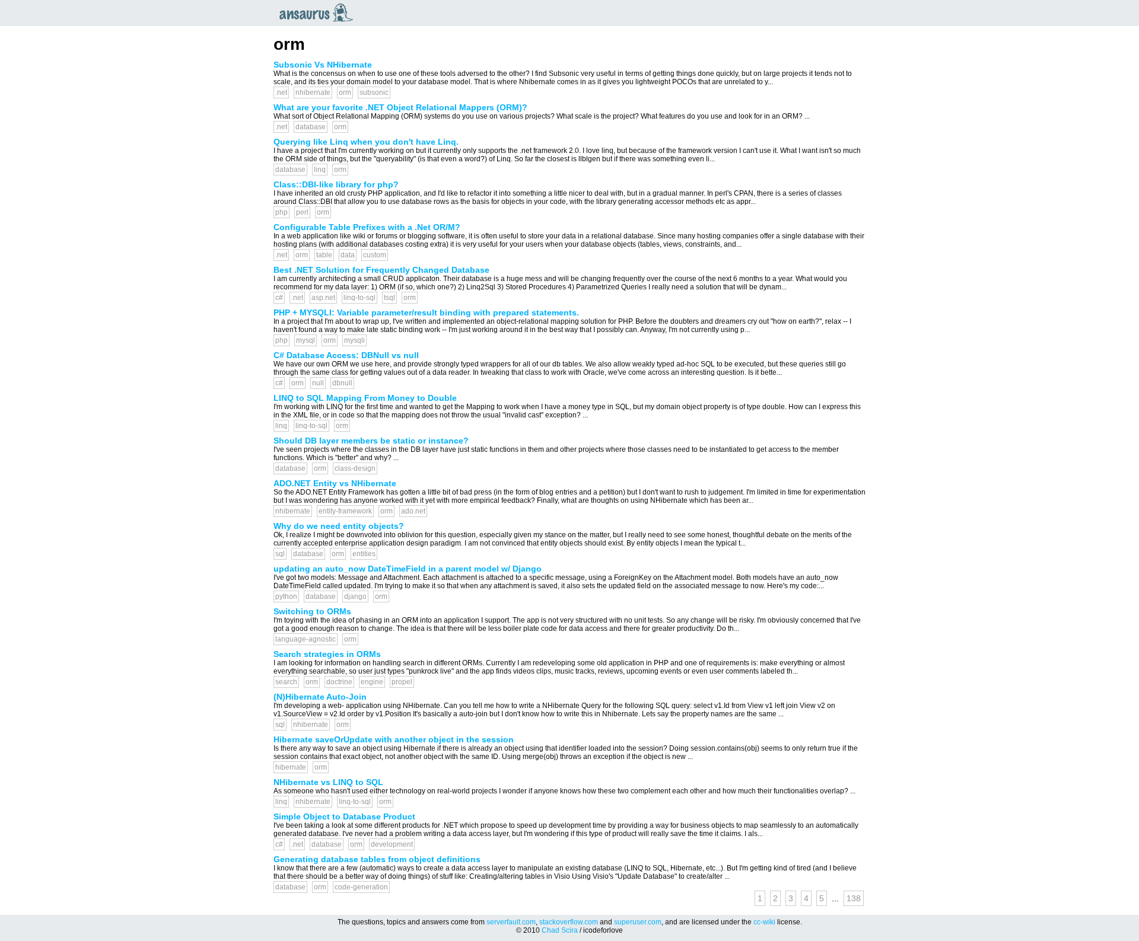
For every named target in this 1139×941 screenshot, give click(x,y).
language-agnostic (305, 639)
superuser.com (637, 922)
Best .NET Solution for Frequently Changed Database (381, 270)
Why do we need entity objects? (338, 526)
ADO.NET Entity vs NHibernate (334, 483)
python (286, 596)
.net (281, 92)
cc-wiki (764, 922)
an (319, 12)
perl (302, 212)
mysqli (354, 340)
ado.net (413, 511)
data (348, 255)
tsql (389, 298)
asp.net (323, 298)
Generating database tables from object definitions (377, 859)
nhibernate (312, 92)
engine (372, 682)
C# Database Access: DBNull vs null (346, 355)
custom (374, 255)
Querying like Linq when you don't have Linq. (366, 141)
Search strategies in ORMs (327, 654)
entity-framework (345, 511)
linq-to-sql (359, 298)
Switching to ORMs (312, 611)
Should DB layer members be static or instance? (371, 440)
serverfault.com (511, 922)
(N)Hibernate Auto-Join (320, 696)
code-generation (361, 887)
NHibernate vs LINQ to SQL (328, 782)
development (392, 844)
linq (320, 169)
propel (402, 682)
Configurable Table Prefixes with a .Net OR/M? (366, 227)
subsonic (374, 92)
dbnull (342, 383)
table (324, 255)
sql (280, 554)
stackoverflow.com (568, 922)
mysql (305, 340)
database (310, 127)
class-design (355, 468)
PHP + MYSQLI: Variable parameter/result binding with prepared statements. (426, 312)
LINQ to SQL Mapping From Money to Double (365, 398)
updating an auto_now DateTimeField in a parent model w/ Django (407, 568)
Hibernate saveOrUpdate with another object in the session (393, 739)
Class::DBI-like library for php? (336, 184)
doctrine (339, 682)
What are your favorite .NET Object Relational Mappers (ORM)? (400, 107)
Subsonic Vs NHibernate (322, 64)
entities (364, 554)
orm (345, 92)
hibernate (290, 767)
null (318, 383)
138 (854, 898)
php (281, 212)
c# (279, 298)
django (355, 596)
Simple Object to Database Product (344, 816)
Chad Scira (560, 930)
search (286, 682)
